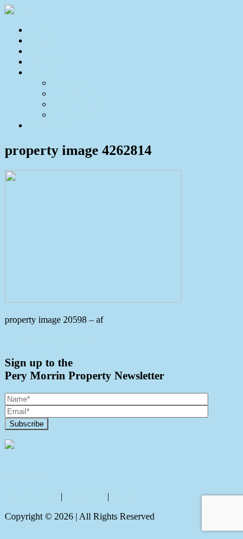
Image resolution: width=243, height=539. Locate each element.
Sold (36, 51)
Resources (71, 115)
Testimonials (75, 104)
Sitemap (126, 496)
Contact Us (49, 125)
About (40, 72)
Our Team (71, 93)
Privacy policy (31, 496)
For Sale (44, 40)
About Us (70, 83)
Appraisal (46, 62)
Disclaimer (85, 496)
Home (39, 30)
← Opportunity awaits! (48, 340)
